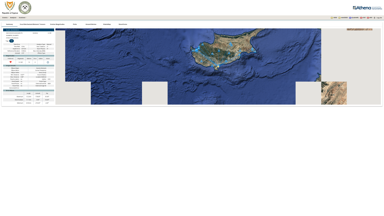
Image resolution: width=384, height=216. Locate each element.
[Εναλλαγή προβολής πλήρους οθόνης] (378, 100)
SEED (335, 17)
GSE (364, 17)
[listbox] (28, 41)
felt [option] (11, 41)
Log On (379, 18)
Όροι (379, 103)
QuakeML (355, 17)
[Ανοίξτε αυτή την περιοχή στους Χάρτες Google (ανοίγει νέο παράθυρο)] (59, 103)
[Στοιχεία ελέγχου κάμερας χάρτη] (378, 94)
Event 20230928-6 (12, 30)
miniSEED (344, 17)
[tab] (10, 24)
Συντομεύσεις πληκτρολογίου (329, 104)
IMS (370, 17)
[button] (218, 67)
